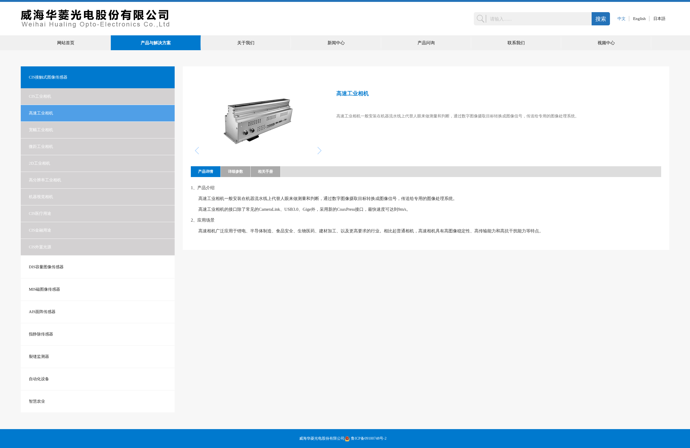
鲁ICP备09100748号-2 (369, 438)
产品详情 (205, 171)
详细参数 (235, 171)
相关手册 (265, 171)
